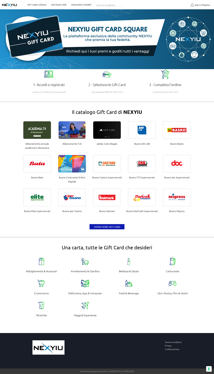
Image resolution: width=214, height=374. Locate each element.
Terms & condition (173, 342)
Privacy (168, 345)
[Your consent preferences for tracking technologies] (209, 369)
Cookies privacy (172, 349)
